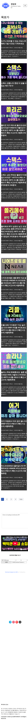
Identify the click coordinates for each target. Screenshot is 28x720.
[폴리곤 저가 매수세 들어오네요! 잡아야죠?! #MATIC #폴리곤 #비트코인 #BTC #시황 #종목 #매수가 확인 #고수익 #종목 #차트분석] (14, 114)
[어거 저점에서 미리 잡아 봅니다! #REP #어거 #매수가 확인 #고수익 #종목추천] (14, 409)
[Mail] (20, 622)
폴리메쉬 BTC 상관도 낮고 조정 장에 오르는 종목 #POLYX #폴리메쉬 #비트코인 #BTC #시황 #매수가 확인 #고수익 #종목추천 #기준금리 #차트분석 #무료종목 (14, 231)
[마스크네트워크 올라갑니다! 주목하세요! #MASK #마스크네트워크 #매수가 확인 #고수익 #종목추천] (14, 454)
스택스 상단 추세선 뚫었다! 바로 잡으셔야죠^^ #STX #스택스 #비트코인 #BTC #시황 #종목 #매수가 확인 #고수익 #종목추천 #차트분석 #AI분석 (14, 180)
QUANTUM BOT (16, 716)
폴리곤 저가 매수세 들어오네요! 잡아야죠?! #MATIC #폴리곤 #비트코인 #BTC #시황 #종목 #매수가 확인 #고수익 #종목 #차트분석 (13, 130)
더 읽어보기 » (15, 56)
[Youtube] (16, 622)
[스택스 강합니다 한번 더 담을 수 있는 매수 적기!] (14, 72)
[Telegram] (10, 622)
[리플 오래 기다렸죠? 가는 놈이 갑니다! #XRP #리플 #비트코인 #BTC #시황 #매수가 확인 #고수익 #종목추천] (14, 313)
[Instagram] (13, 622)
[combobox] (8, 560)
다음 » (21, 499)
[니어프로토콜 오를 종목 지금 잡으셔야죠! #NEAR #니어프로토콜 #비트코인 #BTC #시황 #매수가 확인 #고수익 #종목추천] (14, 266)
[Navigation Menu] (25, 5)
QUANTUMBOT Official (7, 47)
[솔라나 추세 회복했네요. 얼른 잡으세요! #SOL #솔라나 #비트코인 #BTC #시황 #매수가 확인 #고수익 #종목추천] (14, 361)
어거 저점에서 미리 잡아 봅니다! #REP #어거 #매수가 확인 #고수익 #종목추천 (14, 423)
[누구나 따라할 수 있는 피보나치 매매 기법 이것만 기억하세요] (14, 29)
